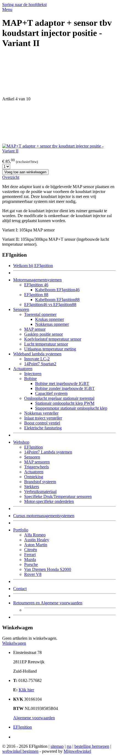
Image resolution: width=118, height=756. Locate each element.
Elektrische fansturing (43, 428)
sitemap (57, 746)
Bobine (30, 378)
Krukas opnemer (49, 319)
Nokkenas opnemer (52, 324)
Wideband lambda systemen (37, 354)
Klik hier (26, 689)
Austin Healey (36, 539)
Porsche (31, 564)
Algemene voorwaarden (34, 717)
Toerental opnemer (40, 314)
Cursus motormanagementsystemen (43, 515)
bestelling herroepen (91, 746)
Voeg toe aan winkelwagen (25, 172)
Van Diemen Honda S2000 (47, 569)
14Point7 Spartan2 (40, 363)
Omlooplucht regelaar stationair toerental (59, 398)
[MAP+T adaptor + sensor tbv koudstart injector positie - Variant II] (59, 151)
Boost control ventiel (42, 423)
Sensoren (21, 309)
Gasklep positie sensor (43, 334)
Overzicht (10, 177)
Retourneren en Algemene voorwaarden (47, 603)
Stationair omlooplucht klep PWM (64, 403)
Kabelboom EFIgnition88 (57, 299)
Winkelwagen (14, 643)
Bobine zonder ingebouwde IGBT (65, 388)
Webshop (21, 442)
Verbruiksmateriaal (40, 491)
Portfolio (20, 530)
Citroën (30, 549)
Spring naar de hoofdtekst (24, 4)
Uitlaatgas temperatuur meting (50, 349)
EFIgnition (33, 447)
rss (69, 746)
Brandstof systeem (40, 481)
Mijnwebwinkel (77, 751)
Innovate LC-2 (37, 358)
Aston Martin (35, 544)
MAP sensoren (37, 462)
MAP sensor (35, 329)
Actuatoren (22, 368)
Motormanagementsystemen (37, 280)
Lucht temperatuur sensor (46, 344)
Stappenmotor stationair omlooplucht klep (71, 408)
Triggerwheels (36, 467)
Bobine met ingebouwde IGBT (62, 383)
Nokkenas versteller (41, 413)
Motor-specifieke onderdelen (49, 501)
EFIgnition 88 (36, 294)
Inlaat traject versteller (43, 418)
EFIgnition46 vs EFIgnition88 (50, 304)
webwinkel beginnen (20, 751)
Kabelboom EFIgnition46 (57, 289)
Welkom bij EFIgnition (33, 265)
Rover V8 (32, 574)
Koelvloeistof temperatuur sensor (52, 339)
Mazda (30, 559)
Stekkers (31, 486)
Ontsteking (33, 476)
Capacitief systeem (51, 393)
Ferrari (30, 554)
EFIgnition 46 (36, 284)
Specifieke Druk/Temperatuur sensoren (58, 496)
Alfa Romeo (35, 535)
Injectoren (32, 373)
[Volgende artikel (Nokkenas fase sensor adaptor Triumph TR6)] (59, 122)
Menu (7, 9)
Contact (20, 588)
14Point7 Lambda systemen (48, 452)
